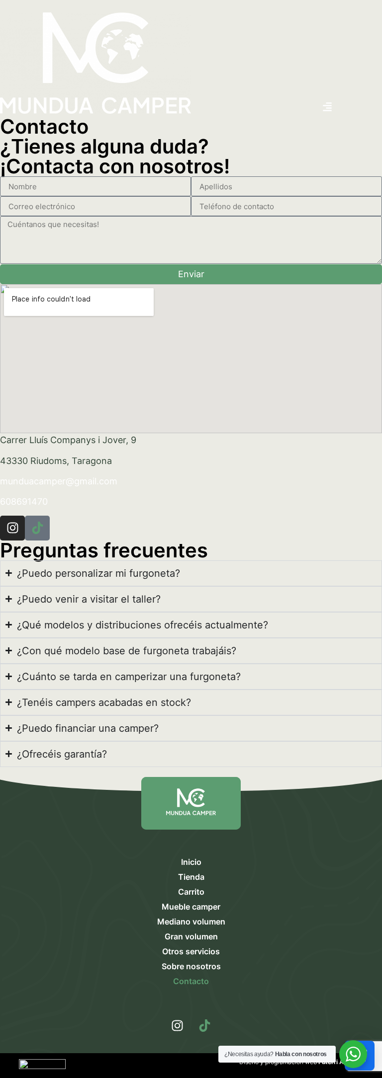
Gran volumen (191, 936)
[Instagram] (177, 1025)
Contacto (191, 981)
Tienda (191, 877)
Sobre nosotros (191, 966)
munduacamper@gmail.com (58, 481)
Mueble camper (191, 907)
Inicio (191, 862)
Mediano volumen (191, 921)
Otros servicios (191, 951)
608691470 (24, 501)
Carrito (191, 892)
